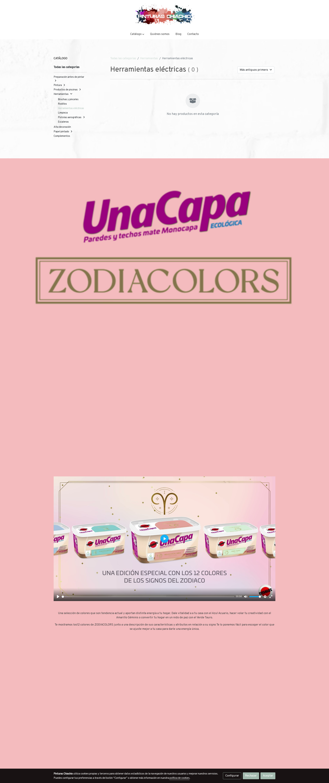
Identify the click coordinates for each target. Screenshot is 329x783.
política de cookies (179, 778)
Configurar (232, 776)
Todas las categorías (123, 58)
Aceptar (268, 776)
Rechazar (251, 776)
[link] (164, 14)
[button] (137, 34)
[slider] (148, 596)
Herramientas (149, 58)
